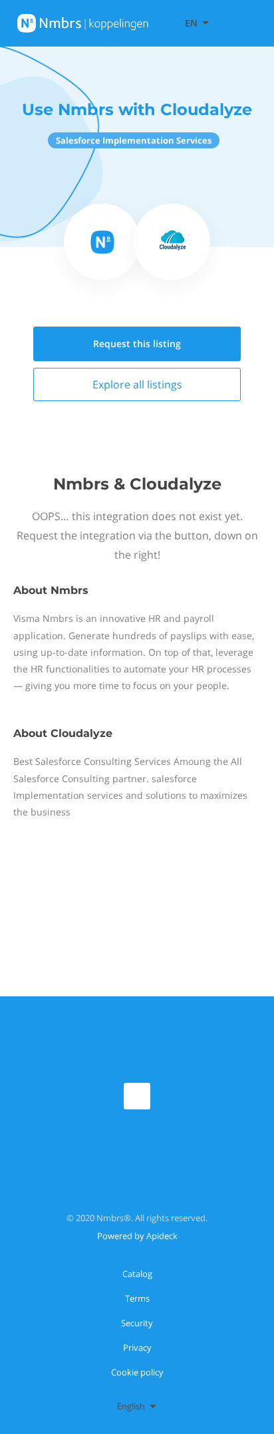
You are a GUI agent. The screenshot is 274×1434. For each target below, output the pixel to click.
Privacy (137, 1348)
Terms (137, 1298)
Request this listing (137, 343)
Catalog (137, 1274)
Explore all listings (137, 384)
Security (137, 1323)
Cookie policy (137, 1372)
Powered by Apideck (137, 1236)
